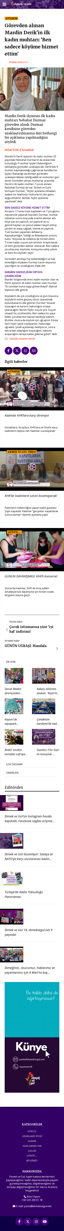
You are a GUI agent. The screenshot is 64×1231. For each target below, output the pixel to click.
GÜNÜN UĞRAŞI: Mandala (25, 646)
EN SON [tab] (11, 662)
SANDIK (32, 1141)
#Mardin (14, 338)
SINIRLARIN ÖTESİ (32, 1136)
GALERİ (32, 1150)
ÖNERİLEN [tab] (12, 773)
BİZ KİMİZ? (32, 1160)
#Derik (31, 338)
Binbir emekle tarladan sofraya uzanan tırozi (15, 754)
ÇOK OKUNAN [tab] (14, 764)
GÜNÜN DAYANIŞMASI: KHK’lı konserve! (31, 576)
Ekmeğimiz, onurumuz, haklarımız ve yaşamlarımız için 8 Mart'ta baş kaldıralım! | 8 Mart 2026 (30, 972)
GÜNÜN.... (32, 1155)
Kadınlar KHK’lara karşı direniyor (27, 415)
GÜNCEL (32, 1131)
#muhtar (23, 338)
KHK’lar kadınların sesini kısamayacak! (31, 496)
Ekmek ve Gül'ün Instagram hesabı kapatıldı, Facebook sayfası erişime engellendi (28, 821)
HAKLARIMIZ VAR (32, 1145)
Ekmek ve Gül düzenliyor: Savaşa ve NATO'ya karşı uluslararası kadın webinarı (29, 859)
